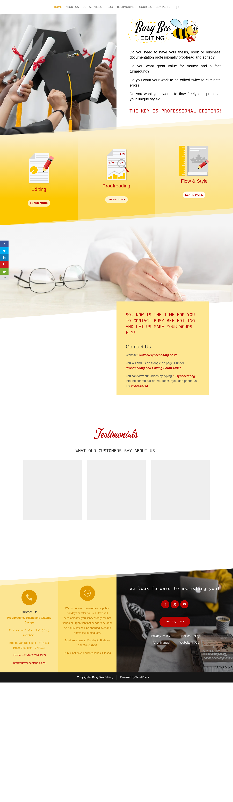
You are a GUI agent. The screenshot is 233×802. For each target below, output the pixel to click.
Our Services (92, 7)
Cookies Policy (189, 636)
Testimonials (126, 7)
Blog (109, 7)
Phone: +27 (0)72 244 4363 (29, 655)
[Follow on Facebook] (149, 400)
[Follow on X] (162, 400)
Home (58, 7)
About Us (72, 7)
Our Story (47, 397)
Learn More (39, 203)
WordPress (142, 677)
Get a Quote (175, 621)
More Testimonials (116, 533)
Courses (145, 7)
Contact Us (164, 7)
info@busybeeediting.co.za (29, 663)
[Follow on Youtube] (176, 400)
